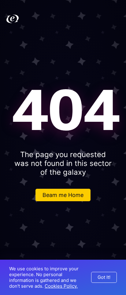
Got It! (104, 277)
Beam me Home (63, 195)
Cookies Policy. (61, 286)
